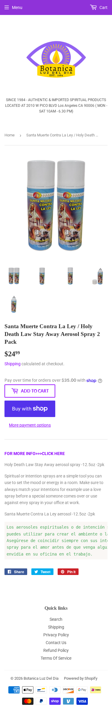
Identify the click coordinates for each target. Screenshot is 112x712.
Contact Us (56, 642)
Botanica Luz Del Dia (41, 678)
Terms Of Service (56, 658)
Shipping (12, 363)
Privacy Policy (56, 634)
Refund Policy (56, 650)
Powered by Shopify (80, 678)
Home (9, 135)
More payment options (30, 425)
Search (56, 619)
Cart (103, 7)
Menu (17, 7)
